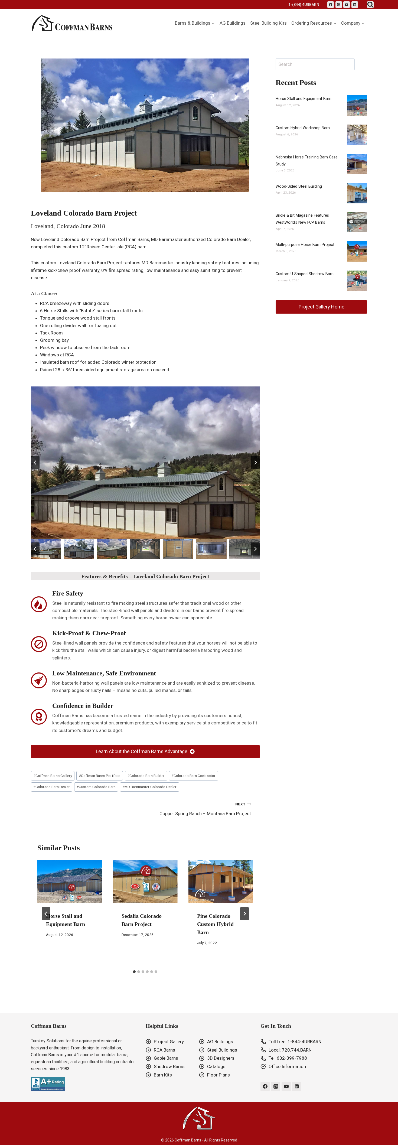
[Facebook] (330, 4)
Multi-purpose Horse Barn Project (305, 244)
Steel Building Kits (268, 23)
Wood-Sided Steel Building (299, 186)
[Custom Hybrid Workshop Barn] (357, 135)
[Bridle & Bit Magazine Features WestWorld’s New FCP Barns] (357, 222)
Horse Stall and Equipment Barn (303, 98)
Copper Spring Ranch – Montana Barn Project (205, 809)
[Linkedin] (354, 4)
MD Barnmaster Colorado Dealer (149, 787)
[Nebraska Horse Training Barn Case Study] (357, 164)
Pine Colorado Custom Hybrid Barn (215, 924)
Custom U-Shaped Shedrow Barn (305, 274)
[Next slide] (255, 462)
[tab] (134, 971)
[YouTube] (346, 4)
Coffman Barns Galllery (52, 775)
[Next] (244, 913)
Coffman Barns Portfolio (99, 775)
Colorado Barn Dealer (51, 787)
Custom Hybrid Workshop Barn (303, 128)
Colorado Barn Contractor (193, 775)
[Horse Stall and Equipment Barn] (357, 105)
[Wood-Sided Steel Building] (357, 193)
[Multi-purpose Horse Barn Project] (357, 251)
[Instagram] (338, 4)
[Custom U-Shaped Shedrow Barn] (357, 281)
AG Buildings (233, 23)
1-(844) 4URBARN (303, 4)
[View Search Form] (370, 4)
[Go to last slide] (35, 462)
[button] (46, 549)
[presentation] (69, 881)
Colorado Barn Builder (146, 775)
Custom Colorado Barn (96, 787)
